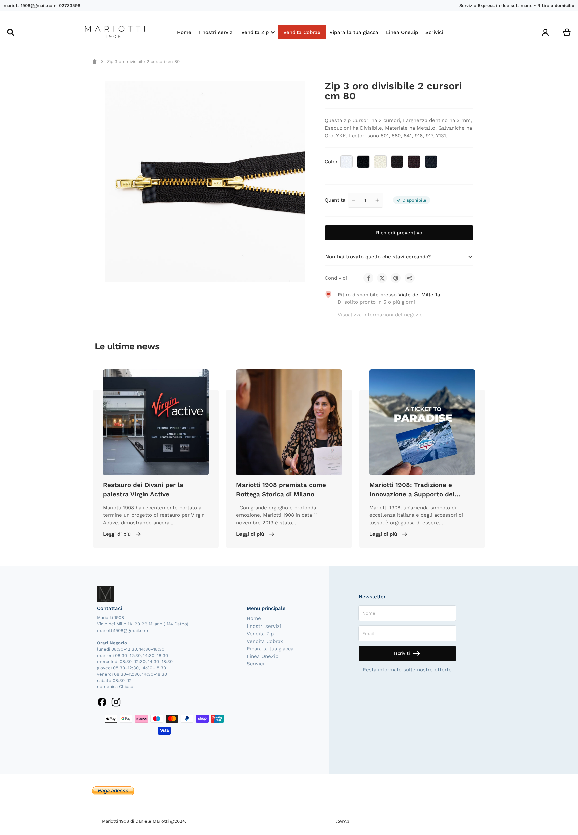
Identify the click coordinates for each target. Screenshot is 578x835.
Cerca (342, 821)
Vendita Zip (260, 634)
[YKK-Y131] (431, 162)
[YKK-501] (347, 162)
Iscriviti (402, 653)
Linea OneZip (262, 656)
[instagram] (116, 702)
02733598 (69, 5)
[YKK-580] (363, 162)
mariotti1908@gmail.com (30, 5)
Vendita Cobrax (265, 641)
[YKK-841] (380, 162)
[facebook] (102, 702)
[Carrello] (567, 32)
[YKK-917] (414, 162)
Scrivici (255, 664)
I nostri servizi (264, 626)
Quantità (335, 200)
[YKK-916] (397, 162)
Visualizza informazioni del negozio (380, 315)
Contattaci (109, 608)
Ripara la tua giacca (270, 649)
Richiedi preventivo (399, 233)
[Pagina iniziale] (94, 61)
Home (254, 618)
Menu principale (266, 608)
